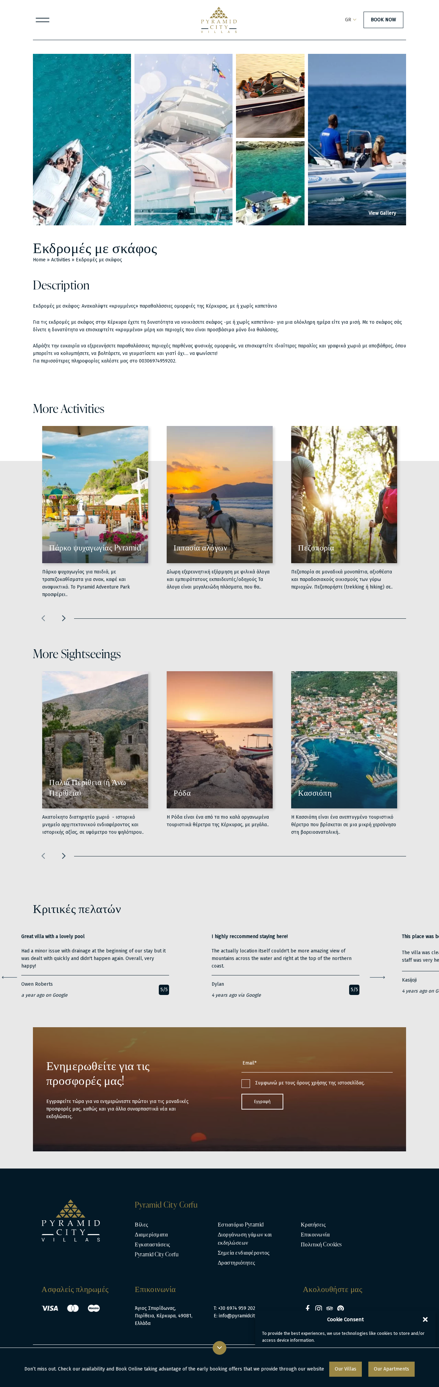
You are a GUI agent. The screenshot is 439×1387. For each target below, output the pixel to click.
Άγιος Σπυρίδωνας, (155, 1308)
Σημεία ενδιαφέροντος (244, 1252)
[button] (425, 1319)
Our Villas (345, 1369)
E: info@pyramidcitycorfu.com (246, 1316)
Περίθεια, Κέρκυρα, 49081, (163, 1316)
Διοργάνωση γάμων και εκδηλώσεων (245, 1238)
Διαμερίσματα (151, 1234)
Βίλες (141, 1224)
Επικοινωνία (315, 1234)
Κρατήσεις (313, 1224)
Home (39, 260)
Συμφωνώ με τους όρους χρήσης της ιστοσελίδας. (310, 1083)
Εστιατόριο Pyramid (241, 1224)
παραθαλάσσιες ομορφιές (167, 306)
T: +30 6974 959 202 (234, 1308)
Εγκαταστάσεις (152, 1244)
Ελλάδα (143, 1323)
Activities (60, 260)
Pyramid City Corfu (156, 1254)
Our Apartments (391, 1369)
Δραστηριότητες (236, 1262)
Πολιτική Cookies (321, 1244)
